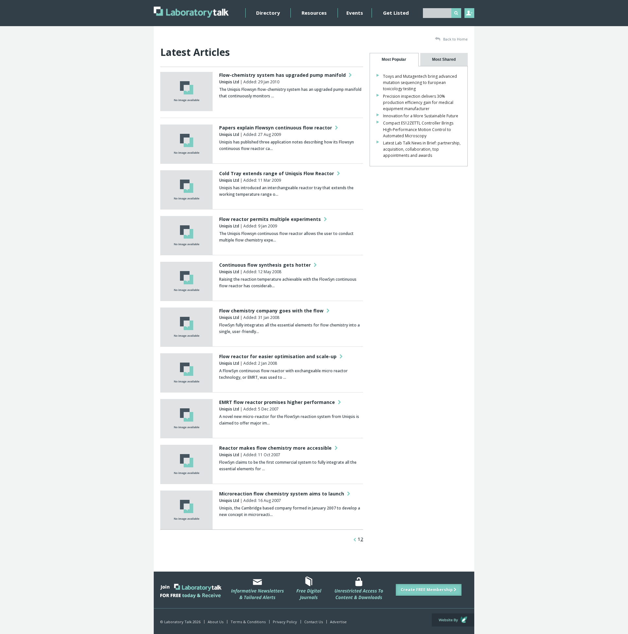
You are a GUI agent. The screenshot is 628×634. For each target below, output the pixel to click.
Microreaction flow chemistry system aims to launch (282, 494)
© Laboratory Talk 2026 (180, 622)
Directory (268, 12)
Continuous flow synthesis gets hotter (265, 265)
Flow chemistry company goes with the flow (272, 311)
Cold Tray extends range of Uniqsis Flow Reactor (277, 173)
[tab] (394, 59)
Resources (314, 12)
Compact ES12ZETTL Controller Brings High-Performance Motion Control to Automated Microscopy (418, 129)
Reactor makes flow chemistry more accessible (276, 448)
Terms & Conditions (248, 622)
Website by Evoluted (453, 619)
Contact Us (313, 622)
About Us (215, 622)
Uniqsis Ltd (229, 82)
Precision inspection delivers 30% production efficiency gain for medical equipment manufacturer (418, 102)
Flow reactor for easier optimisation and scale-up (278, 356)
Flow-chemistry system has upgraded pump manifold (283, 75)
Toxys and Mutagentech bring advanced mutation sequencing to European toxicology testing (420, 83)
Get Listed (396, 12)
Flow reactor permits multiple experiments (270, 219)
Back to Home (455, 39)
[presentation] (394, 59)
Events (354, 12)
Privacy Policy (285, 622)
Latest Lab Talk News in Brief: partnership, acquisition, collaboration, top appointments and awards (422, 149)
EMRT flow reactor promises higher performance (277, 402)
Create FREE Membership (427, 589)
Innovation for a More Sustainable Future (420, 116)
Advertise (338, 622)
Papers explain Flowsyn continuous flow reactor (276, 128)
